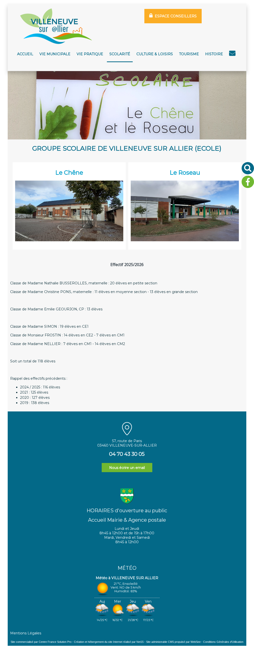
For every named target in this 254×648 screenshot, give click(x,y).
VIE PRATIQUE (90, 54)
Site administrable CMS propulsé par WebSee (173, 641)
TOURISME (189, 54)
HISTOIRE (214, 54)
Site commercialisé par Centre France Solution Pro (41, 641)
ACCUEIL (25, 54)
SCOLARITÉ (119, 54)
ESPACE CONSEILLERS (176, 16)
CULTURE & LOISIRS (154, 54)
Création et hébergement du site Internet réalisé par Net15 (109, 641)
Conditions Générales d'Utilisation (223, 641)
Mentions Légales (25, 633)
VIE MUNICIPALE (54, 54)
